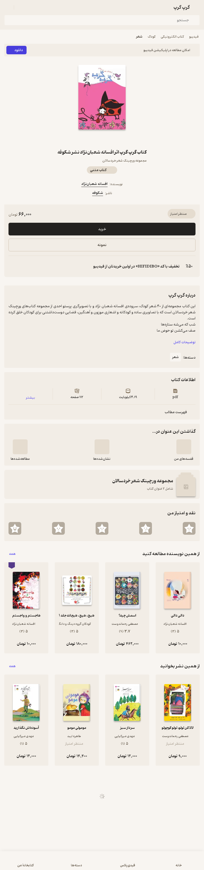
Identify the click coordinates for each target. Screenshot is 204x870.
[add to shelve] (183, 446)
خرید (102, 229)
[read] (20, 446)
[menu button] (7, 7)
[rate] (189, 528)
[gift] (102, 139)
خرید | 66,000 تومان (102, 863)
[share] (89, 139)
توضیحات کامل (184, 342)
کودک (151, 36)
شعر (139, 36)
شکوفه (97, 193)
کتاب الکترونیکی (172, 36)
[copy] (12, 266)
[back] (196, 7)
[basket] (20, 7)
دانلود (18, 50)
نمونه (102, 245)
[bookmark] (114, 139)
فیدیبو (194, 36)
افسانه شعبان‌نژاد (94, 184)
